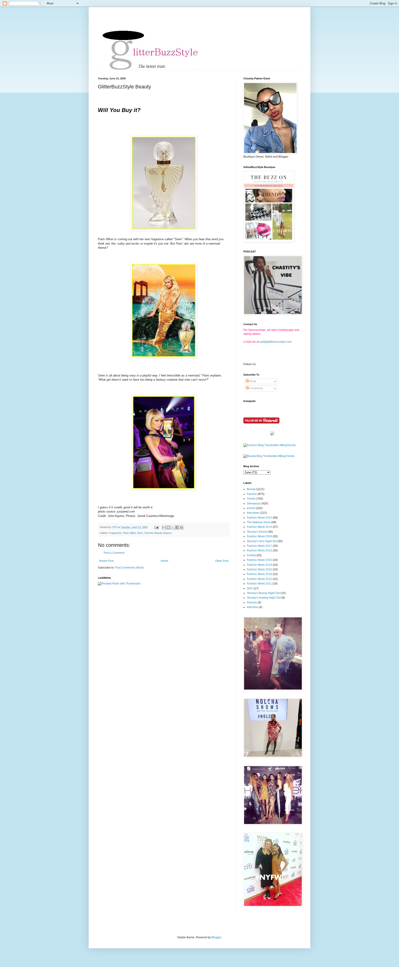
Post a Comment (114, 552)
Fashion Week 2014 (259, 527)
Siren (140, 533)
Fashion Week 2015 (259, 560)
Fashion (252, 494)
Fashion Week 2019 (259, 564)
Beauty (251, 489)
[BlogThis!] (168, 527)
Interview (252, 607)
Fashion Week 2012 (259, 579)
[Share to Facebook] (177, 527)
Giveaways (254, 503)
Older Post (221, 561)
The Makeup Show (258, 522)
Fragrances (115, 533)
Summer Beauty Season (158, 533)
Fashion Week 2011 (259, 583)
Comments (256, 388)
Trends (251, 498)
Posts (252, 381)
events (251, 508)
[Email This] (164, 527)
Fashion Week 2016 (259, 569)
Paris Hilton (129, 533)
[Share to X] (172, 527)
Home (164, 561)
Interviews (253, 512)
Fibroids (252, 602)
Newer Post (106, 561)
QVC (250, 588)
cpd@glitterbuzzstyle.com (276, 341)
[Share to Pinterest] (181, 527)
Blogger (216, 937)
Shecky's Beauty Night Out (263, 593)
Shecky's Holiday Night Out (264, 597)
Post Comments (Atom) (129, 567)
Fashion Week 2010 (259, 517)
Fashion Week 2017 (259, 545)
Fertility (251, 555)
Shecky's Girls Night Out (262, 541)
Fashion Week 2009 (259, 536)
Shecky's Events (257, 531)
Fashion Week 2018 (259, 574)
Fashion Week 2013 (259, 550)
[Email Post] (156, 527)
